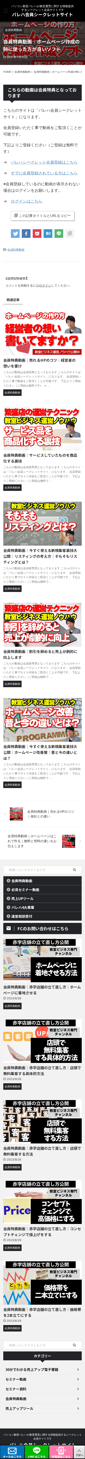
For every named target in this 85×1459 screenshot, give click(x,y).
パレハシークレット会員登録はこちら (44, 162)
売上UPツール (22, 898)
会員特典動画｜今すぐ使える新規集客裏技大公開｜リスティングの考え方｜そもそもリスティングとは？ (40, 556)
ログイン (45, 285)
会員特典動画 (15, 249)
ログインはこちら (26, 201)
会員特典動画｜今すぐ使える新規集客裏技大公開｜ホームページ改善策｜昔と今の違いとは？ (40, 752)
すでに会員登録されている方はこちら (44, 173)
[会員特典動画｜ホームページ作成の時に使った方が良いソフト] (48, 233)
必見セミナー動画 (25, 889)
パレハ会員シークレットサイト (42, 14)
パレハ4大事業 (22, 907)
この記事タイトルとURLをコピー (45, 215)
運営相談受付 (21, 916)
